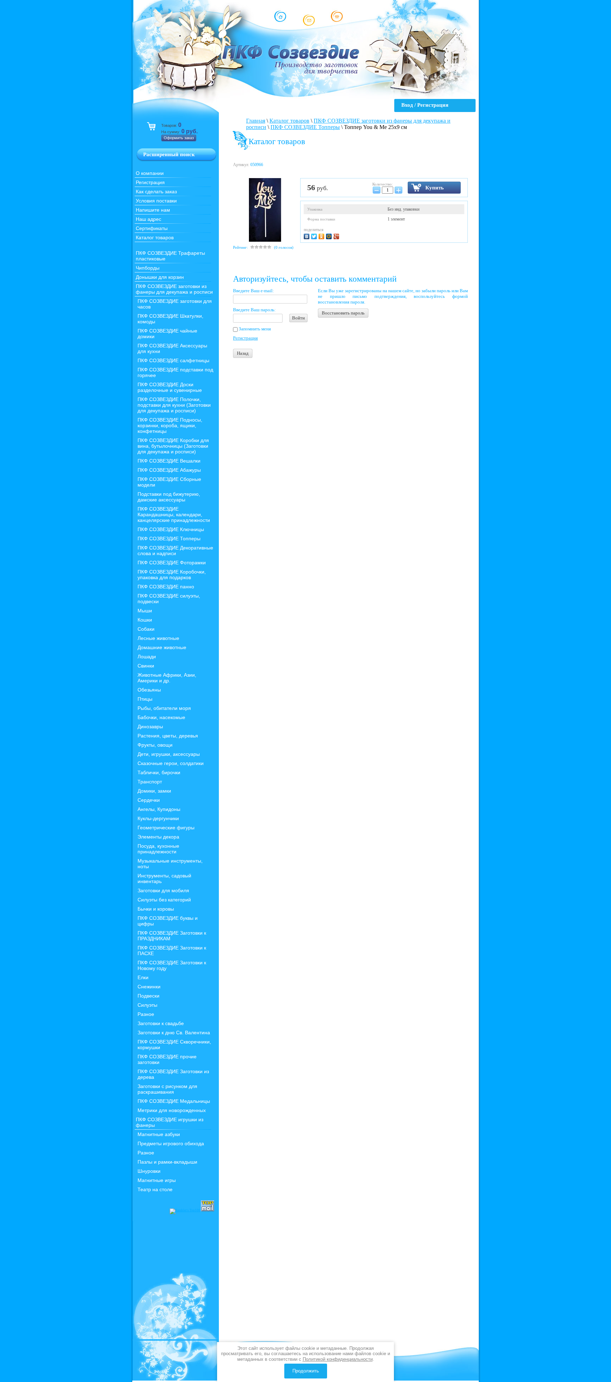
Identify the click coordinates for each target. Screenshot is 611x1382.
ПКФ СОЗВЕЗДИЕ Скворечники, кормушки (174, 1044)
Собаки (146, 629)
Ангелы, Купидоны (159, 809)
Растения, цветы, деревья (168, 736)
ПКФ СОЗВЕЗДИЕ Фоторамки (172, 562)
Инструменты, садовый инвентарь (164, 878)
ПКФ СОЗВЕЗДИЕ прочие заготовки (167, 1059)
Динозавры (150, 726)
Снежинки (149, 986)
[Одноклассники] (322, 235)
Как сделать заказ (156, 191)
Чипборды (147, 268)
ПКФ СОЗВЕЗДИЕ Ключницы (171, 529)
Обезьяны (149, 690)
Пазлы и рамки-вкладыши (167, 1162)
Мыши (145, 610)
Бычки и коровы (156, 909)
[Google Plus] (337, 235)
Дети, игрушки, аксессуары (169, 754)
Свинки (146, 666)
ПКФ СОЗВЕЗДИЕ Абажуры (169, 470)
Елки (143, 977)
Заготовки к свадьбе (161, 1023)
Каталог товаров (155, 237)
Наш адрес (148, 219)
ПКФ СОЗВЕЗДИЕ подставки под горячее (175, 372)
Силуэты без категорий (164, 899)
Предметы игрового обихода (171, 1143)
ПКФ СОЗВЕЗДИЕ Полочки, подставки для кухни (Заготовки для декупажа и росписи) (174, 404)
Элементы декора (158, 837)
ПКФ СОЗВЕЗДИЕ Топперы (169, 538)
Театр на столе (155, 1189)
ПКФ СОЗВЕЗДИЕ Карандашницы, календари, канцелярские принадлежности (174, 514)
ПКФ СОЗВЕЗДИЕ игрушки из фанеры (169, 1122)
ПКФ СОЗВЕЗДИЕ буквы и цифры (168, 921)
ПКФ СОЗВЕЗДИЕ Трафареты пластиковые (170, 255)
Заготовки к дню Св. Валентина (174, 1032)
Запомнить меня (254, 328)
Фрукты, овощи (155, 745)
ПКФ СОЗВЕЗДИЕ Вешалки (169, 461)
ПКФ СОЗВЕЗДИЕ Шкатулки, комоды (170, 318)
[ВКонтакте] (307, 235)
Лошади (147, 656)
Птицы (145, 699)
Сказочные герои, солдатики (171, 763)
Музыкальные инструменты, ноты (170, 863)
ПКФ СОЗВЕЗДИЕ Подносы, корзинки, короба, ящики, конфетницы (170, 425)
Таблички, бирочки (159, 772)
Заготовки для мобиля (163, 890)
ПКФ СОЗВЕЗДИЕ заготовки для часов (175, 304)
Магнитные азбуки (159, 1134)
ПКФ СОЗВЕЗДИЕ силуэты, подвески (169, 598)
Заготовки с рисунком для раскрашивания (167, 1089)
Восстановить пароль (343, 313)
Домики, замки (154, 791)
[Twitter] (315, 235)
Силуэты (147, 1005)
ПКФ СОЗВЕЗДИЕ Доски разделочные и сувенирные (170, 387)
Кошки (145, 620)
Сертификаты (152, 228)
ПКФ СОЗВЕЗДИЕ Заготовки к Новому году (172, 965)
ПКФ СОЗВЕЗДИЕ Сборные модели (169, 482)
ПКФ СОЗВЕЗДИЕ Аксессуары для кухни (172, 348)
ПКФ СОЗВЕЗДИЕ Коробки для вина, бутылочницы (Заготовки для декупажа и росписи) (173, 445)
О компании (150, 173)
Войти (298, 317)
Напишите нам (153, 210)
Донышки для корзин (160, 277)
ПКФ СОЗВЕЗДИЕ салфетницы (173, 360)
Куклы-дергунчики (158, 818)
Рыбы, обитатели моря (164, 708)
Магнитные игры (157, 1180)
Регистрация (150, 182)
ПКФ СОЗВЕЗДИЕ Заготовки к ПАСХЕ (172, 950)
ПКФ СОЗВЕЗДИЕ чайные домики (167, 333)
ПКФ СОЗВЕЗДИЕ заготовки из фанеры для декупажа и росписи (174, 289)
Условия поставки (156, 201)
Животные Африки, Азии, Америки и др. (167, 677)
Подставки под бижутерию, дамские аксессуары (169, 496)
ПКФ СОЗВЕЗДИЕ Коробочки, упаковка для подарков (172, 574)
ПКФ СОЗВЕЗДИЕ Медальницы (174, 1101)
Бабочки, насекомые (161, 717)
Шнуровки (149, 1171)
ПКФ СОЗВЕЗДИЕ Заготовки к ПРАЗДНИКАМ (172, 935)
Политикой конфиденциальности (338, 1359)
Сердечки (149, 800)
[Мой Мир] (329, 235)
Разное (146, 1014)
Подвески (148, 996)
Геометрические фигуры (166, 827)
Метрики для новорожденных (172, 1110)
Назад (243, 353)
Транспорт (150, 781)
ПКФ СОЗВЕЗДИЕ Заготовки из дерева (173, 1074)
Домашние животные (162, 647)
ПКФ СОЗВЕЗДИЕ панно (166, 586)
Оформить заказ (179, 138)
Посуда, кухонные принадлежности (158, 848)
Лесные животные (158, 638)
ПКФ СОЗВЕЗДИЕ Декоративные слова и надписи (175, 550)
